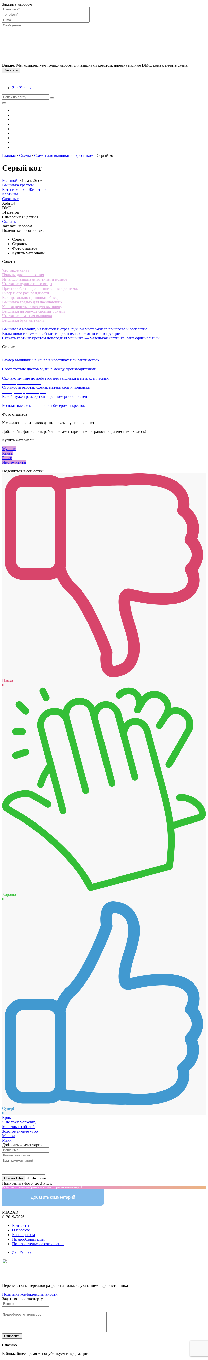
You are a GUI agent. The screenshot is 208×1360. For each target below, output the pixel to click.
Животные (38, 189)
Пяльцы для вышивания (23, 275)
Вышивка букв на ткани (23, 320)
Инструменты (14, 462)
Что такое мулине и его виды (27, 284)
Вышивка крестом (18, 185)
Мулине (9, 448)
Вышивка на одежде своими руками (33, 311)
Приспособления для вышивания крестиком (40, 288)
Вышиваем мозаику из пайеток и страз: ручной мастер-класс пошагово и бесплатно (74, 329)
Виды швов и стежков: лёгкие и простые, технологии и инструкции (61, 333)
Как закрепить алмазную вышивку (32, 307)
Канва (7, 453)
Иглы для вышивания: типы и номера (34, 279)
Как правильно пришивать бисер (30, 297)
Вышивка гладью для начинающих (32, 302)
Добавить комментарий (53, 1197)
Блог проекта (23, 1234)
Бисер (7, 458)
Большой (10, 180)
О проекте (21, 1230)
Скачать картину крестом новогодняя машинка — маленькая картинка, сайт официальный (81, 338)
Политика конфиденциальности (30, 1294)
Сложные (10, 198)
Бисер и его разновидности (25, 293)
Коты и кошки (14, 189)
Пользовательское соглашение (38, 1244)
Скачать (9, 221)
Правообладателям (28, 1239)
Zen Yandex (21, 88)
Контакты (20, 1225)
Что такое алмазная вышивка (27, 316)
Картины (10, 194)
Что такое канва (15, 270)
